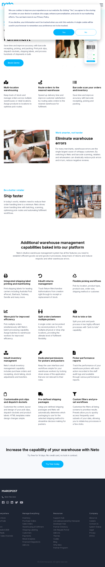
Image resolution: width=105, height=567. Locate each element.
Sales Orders (27, 524)
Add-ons (25, 545)
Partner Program (60, 548)
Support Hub (58, 518)
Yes (63, 32)
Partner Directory (60, 527)
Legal (91, 530)
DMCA (92, 536)
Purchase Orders (29, 521)
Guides (56, 539)
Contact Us (93, 524)
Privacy (92, 533)
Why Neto (57, 545)
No (86, 32)
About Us (93, 518)
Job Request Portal (61, 530)
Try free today (52, 464)
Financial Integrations (31, 542)
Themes (56, 536)
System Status (95, 527)
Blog (55, 542)
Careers (92, 521)
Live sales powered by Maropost (66, 521)
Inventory (26, 518)
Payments (26, 536)
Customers (26, 533)
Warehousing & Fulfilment (33, 527)
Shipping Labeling (30, 530)
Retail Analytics (28, 539)
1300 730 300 (10, 497)
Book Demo (14, 63)
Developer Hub (59, 524)
